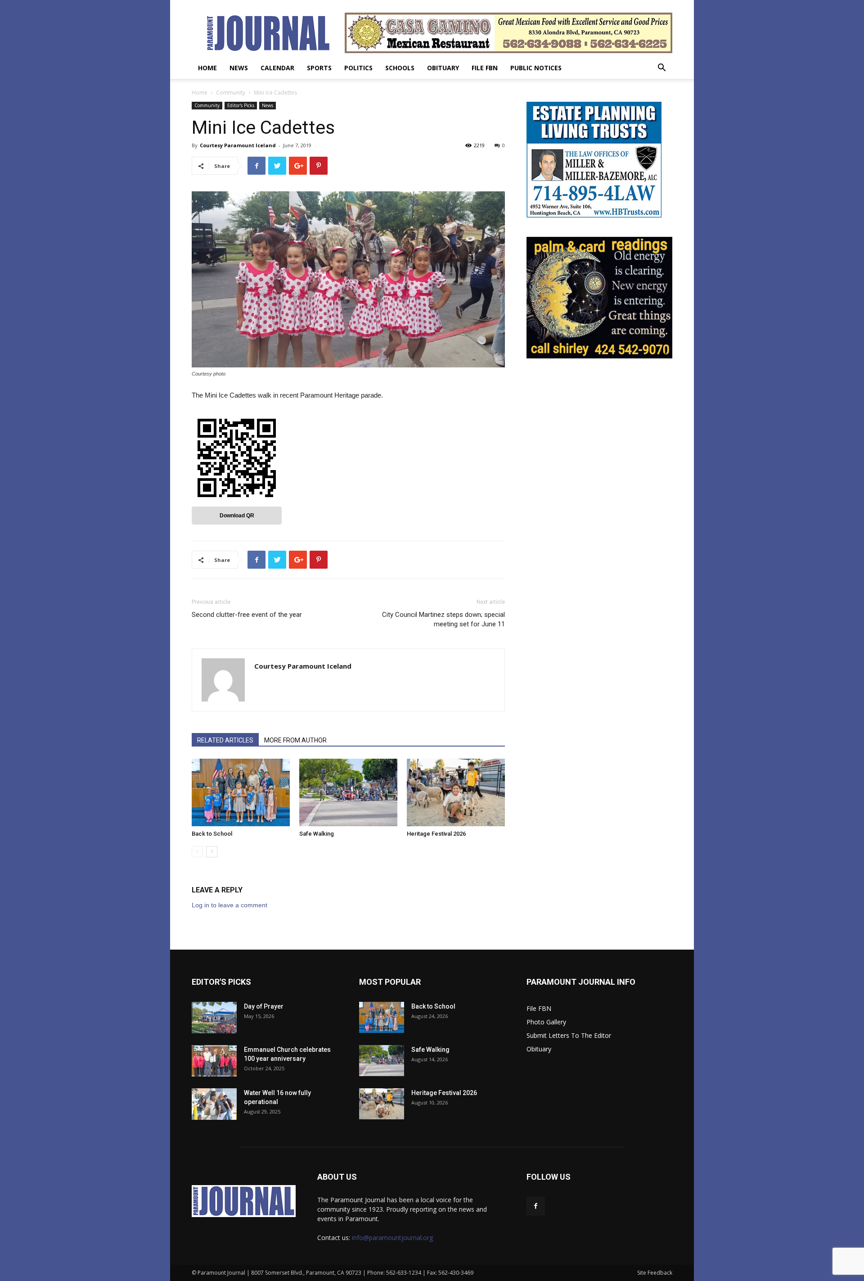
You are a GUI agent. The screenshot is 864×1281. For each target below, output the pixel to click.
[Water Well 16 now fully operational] (214, 1104)
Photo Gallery (546, 1022)
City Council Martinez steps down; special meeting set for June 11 (443, 619)
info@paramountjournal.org (392, 1237)
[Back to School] (241, 792)
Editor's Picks (240, 105)
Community (230, 92)
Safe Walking (316, 833)
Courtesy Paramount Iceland (238, 145)
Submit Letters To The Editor (568, 1035)
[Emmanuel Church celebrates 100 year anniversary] (214, 1061)
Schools (399, 67)
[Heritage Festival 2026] (456, 792)
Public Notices (536, 67)
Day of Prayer (264, 1006)
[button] (661, 68)
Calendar (277, 67)
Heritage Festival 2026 (436, 833)
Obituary (443, 67)
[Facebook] (535, 1206)
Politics (358, 67)
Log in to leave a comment (229, 905)
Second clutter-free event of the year (247, 615)
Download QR (237, 515)
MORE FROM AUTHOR (295, 740)
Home (207, 67)
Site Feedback (654, 1272)
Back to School (212, 833)
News (239, 67)
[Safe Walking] (348, 792)
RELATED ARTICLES (225, 740)
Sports (319, 67)
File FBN (485, 67)
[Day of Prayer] (214, 1017)
